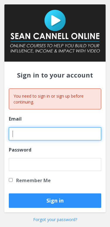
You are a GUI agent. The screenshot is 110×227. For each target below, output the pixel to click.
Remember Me (33, 180)
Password (20, 150)
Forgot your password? (55, 219)
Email (15, 119)
